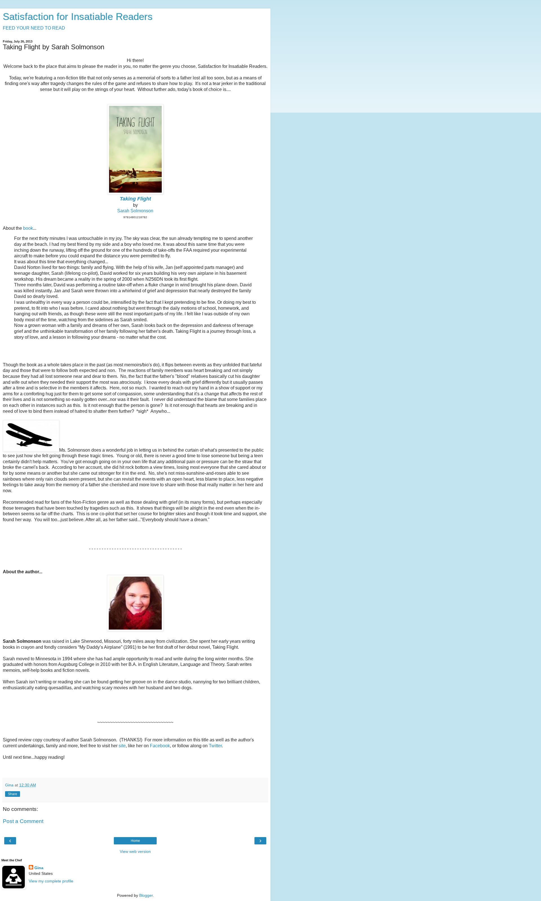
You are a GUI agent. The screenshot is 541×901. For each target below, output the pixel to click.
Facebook (160, 745)
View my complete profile (51, 881)
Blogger (146, 895)
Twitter (215, 745)
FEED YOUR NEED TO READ (34, 28)
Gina (38, 868)
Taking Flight (135, 199)
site (122, 745)
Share (12, 794)
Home (135, 841)
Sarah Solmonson (135, 210)
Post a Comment (23, 821)
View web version (135, 851)
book (28, 228)
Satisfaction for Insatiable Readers (78, 16)
